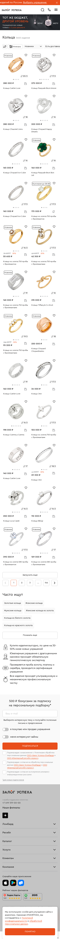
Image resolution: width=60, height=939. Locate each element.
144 (46, 583)
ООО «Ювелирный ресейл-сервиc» (22, 758)
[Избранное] (26, 55)
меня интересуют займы (24, 737)
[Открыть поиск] (42, 10)
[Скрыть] (56, 3)
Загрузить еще (30, 575)
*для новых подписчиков (13, 780)
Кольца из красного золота (18, 625)
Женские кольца (33, 603)
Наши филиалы (11, 807)
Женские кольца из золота (40, 610)
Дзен (5, 815)
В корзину (25, 83)
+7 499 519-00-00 (11, 803)
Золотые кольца (12, 603)
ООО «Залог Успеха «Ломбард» (40, 755)
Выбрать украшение (23, 2)
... (38, 583)
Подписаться (30, 746)
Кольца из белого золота (17, 618)
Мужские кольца (12, 610)
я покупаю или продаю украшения (30, 729)
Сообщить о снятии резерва (52, 211)
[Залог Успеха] (12, 10)
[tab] (13, 79)
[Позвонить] (49, 9)
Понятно (30, 931)
